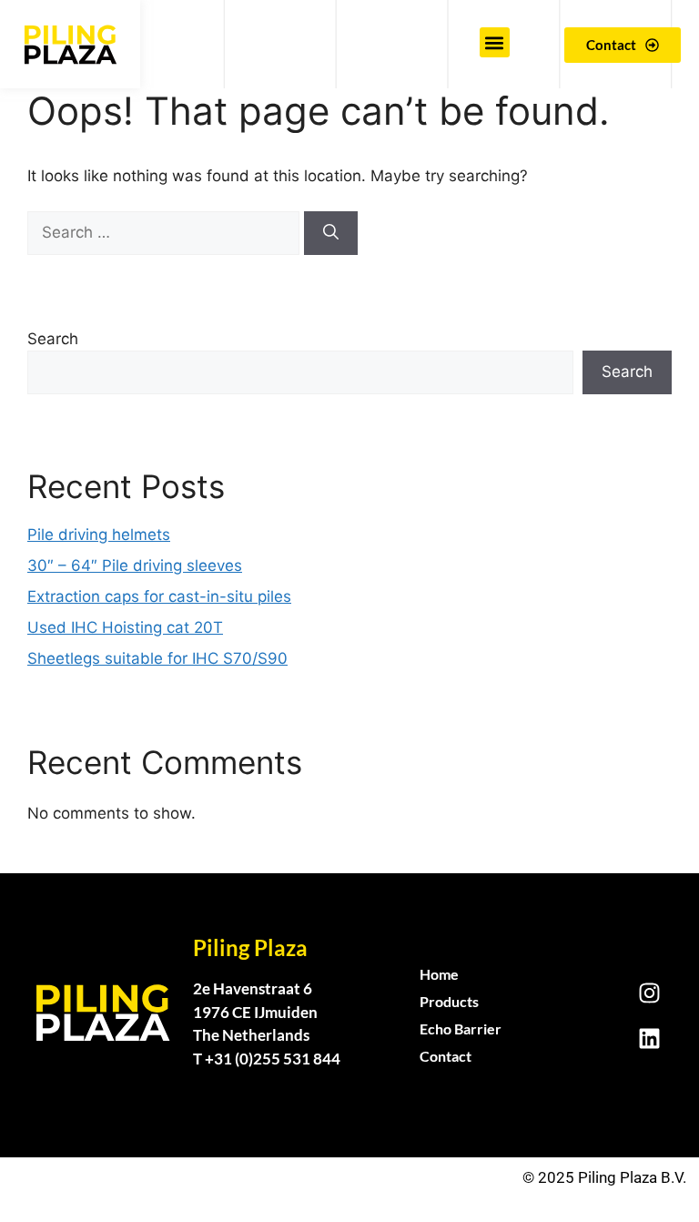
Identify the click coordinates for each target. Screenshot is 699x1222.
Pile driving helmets (98, 534)
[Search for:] (165, 232)
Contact (445, 1055)
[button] (495, 42)
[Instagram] (649, 992)
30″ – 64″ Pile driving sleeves (134, 565)
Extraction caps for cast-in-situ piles (159, 596)
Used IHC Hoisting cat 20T (125, 627)
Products (449, 1001)
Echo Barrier (460, 1028)
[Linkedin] (649, 1038)
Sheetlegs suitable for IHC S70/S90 (157, 658)
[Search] (331, 233)
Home (439, 974)
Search (52, 339)
